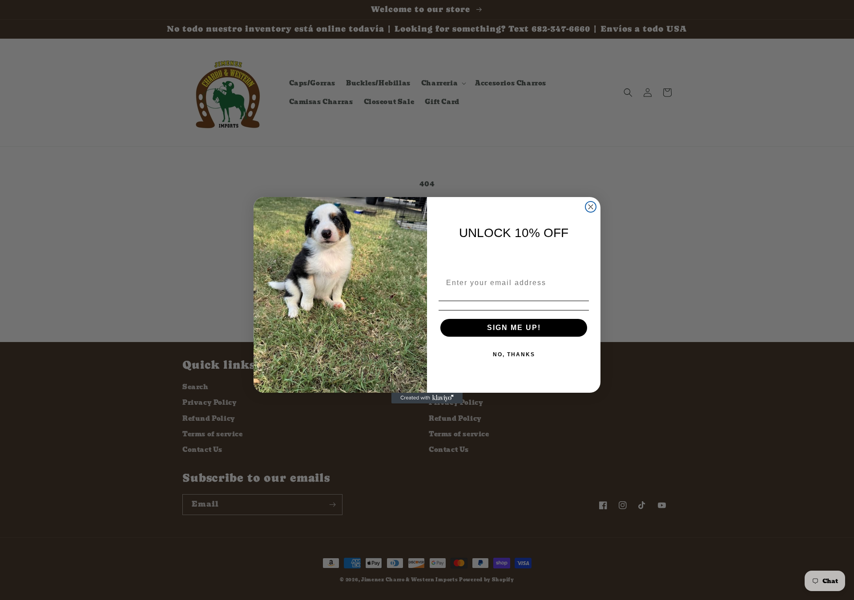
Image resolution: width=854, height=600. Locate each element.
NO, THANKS (514, 354)
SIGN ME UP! (514, 327)
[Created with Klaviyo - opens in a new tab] (427, 398)
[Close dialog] (590, 206)
